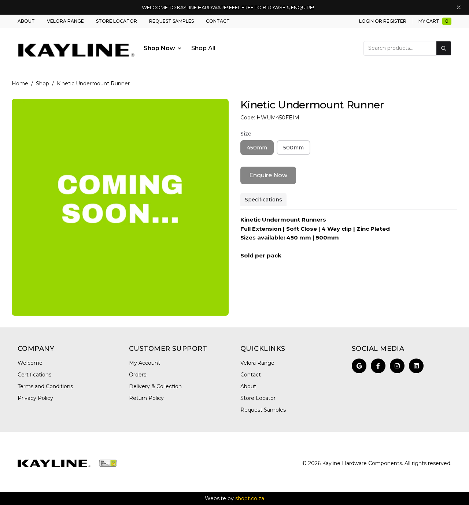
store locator (116, 21)
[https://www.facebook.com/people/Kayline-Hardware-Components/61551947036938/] (378, 366)
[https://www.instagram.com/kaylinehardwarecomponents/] (397, 366)
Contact (218, 21)
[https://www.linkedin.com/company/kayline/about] (416, 366)
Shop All (203, 48)
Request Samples (171, 21)
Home (20, 83)
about (26, 21)
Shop (42, 83)
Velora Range (65, 21)
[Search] (443, 48)
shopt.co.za (249, 498)
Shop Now (159, 48)
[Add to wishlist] (218, 109)
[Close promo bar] (459, 7)
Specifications (263, 199)
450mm (257, 147)
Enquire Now (268, 175)
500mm (293, 147)
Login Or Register (382, 21)
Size (245, 133)
